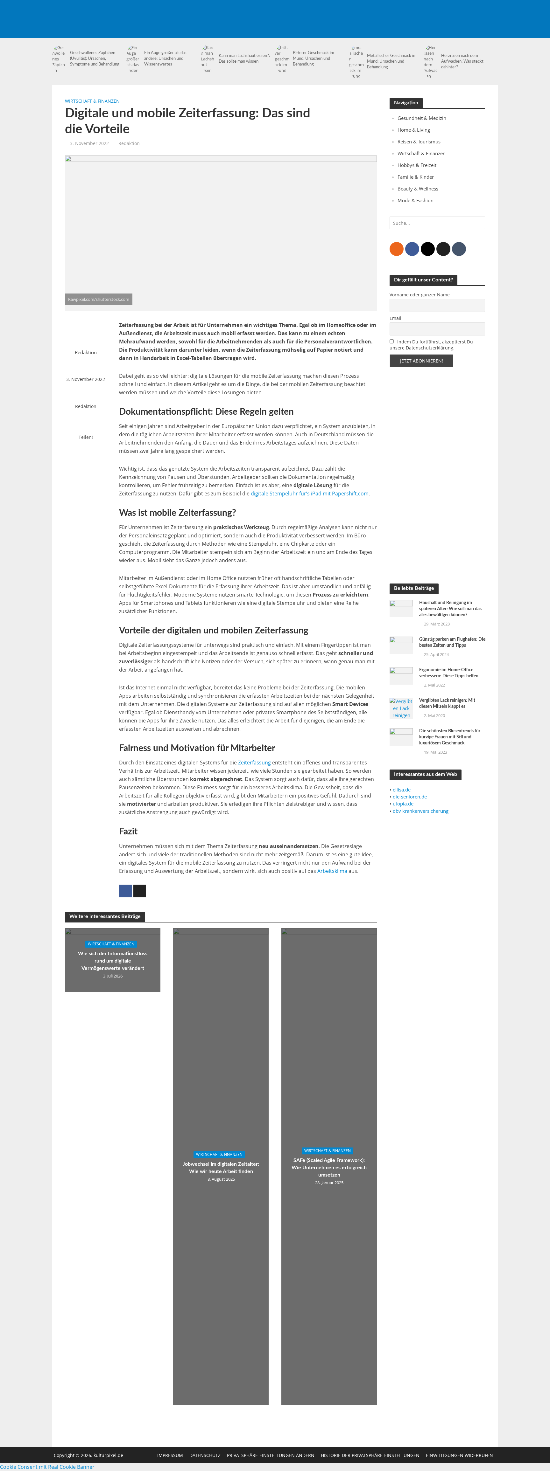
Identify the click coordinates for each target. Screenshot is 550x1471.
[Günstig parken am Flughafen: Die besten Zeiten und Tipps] (401, 644)
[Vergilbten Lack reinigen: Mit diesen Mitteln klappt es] (401, 707)
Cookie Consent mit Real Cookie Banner (47, 1466)
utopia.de (403, 803)
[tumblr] (459, 249)
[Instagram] (428, 249)
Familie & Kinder (416, 177)
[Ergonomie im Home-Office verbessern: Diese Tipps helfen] (401, 675)
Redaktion (129, 143)
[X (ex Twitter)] (443, 249)
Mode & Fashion (416, 200)
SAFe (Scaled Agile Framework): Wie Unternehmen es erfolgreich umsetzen (329, 1167)
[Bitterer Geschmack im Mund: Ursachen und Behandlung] (282, 59)
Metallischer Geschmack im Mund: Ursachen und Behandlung (392, 61)
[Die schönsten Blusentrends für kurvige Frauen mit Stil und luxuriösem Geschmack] (401, 736)
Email (395, 318)
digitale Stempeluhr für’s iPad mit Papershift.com (310, 493)
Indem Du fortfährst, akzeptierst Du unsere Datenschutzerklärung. (431, 345)
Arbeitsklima (332, 870)
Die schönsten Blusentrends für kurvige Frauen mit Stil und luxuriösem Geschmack (449, 737)
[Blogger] (397, 249)
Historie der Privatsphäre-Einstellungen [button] (370, 1455)
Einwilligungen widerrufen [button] (459, 1455)
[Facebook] (412, 249)
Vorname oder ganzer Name (420, 295)
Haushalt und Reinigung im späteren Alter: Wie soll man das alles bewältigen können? (450, 609)
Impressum (170, 1455)
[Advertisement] (382, 14)
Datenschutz (205, 1455)
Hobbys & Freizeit (417, 165)
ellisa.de (402, 789)
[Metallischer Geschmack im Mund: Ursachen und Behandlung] (356, 62)
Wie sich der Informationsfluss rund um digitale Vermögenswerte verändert (112, 961)
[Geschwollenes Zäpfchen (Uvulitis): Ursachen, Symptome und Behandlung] (59, 59)
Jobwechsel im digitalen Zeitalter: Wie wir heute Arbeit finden (221, 1168)
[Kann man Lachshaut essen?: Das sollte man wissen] (208, 59)
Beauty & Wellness (418, 188)
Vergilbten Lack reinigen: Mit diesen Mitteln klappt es (447, 703)
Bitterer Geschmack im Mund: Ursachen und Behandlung (313, 58)
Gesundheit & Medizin (422, 118)
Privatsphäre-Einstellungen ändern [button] (270, 1455)
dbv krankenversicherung (420, 811)
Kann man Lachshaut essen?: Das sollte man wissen (244, 59)
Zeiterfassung (254, 762)
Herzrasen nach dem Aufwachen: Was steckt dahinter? (462, 61)
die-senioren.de (410, 796)
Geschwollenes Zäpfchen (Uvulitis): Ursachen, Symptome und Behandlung (94, 58)
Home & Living (414, 130)
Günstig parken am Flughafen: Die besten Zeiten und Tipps (452, 642)
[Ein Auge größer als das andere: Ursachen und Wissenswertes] (133, 59)
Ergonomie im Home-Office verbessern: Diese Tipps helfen (448, 673)
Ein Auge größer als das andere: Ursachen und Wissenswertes (165, 58)
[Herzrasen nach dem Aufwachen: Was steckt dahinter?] (431, 62)
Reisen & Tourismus (419, 141)
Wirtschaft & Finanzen (92, 101)
